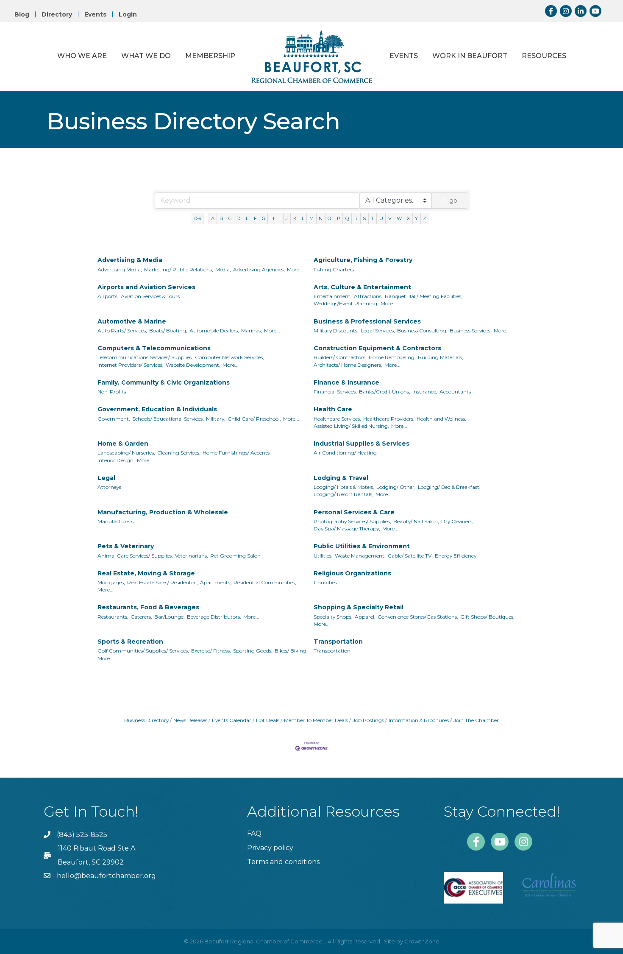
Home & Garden (122, 443)
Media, (223, 269)
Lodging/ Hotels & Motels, (344, 487)
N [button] (321, 218)
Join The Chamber (476, 720)
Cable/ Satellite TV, (410, 555)
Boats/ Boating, (168, 330)
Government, (113, 419)
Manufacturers (115, 521)
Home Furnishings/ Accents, (237, 452)
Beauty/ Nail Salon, (416, 521)
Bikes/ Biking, (291, 650)
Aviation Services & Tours (150, 296)
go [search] (453, 200)
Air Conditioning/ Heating (345, 452)
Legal (106, 478)
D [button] (238, 218)
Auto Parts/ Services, (122, 330)
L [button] (303, 218)
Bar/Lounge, (169, 617)
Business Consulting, (422, 330)
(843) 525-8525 (82, 835)
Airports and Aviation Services (146, 287)
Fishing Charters (334, 269)
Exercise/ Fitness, (211, 650)
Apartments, (215, 582)
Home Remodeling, (392, 357)
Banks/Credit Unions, (384, 391)
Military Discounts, (336, 330)
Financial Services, (335, 391)
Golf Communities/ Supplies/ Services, (143, 650)
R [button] (356, 218)
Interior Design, (116, 460)
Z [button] (424, 218)
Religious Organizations (352, 573)
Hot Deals (267, 720)
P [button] (338, 218)
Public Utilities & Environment (362, 546)
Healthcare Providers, (388, 419)
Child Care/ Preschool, (254, 419)
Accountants (455, 391)
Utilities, (323, 555)
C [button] (229, 218)
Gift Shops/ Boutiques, (487, 617)
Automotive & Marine (131, 321)
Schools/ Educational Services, (168, 419)
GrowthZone (421, 941)
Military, (215, 419)
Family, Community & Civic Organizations (163, 382)
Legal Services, (378, 330)
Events (95, 14)
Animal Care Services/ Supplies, (135, 555)
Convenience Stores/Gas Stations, (418, 617)
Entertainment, (333, 296)
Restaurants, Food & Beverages (148, 607)
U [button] (381, 218)
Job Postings (368, 720)
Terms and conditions (283, 862)
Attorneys (109, 487)
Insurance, (424, 391)
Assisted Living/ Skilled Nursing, (351, 426)
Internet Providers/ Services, (130, 365)
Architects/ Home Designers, (348, 365)
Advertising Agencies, (259, 269)
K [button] (295, 218)
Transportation (338, 641)
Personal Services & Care (354, 512)
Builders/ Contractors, (340, 357)
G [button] (263, 218)
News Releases (190, 720)
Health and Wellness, (441, 419)
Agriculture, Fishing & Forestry (363, 260)
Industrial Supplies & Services (361, 443)
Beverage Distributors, (214, 617)
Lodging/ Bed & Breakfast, (449, 487)
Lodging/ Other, (396, 487)
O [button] (329, 218)
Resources (544, 56)
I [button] (280, 218)
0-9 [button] (198, 218)
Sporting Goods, (253, 650)
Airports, (108, 296)
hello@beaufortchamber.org (106, 876)
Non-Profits (111, 391)
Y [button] (416, 218)
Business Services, (471, 330)
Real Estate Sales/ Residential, (162, 582)
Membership (210, 56)
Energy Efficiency (455, 555)
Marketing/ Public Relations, (178, 269)
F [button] (255, 218)
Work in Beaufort (469, 56)
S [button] (364, 218)
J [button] (287, 218)
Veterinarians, (191, 555)
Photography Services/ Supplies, (352, 521)
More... (295, 269)
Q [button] (347, 218)
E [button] (247, 218)
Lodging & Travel (341, 478)
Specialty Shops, (333, 617)
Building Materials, (440, 357)
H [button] (272, 218)
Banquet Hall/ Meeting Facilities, (423, 296)
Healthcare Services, (337, 419)
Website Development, (193, 365)
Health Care (333, 409)
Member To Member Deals (316, 720)
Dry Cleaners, (457, 521)
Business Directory (146, 720)
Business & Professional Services (367, 321)
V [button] (390, 218)
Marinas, (251, 330)
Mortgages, (111, 582)
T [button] (372, 218)
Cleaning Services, (178, 452)
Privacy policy (270, 848)
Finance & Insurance (346, 382)
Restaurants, (112, 617)
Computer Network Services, (229, 357)
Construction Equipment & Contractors (377, 348)
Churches (325, 582)
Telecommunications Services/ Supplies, (145, 357)
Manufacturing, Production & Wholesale (162, 512)
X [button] (408, 218)
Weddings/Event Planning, (346, 303)
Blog (21, 14)
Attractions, (368, 296)
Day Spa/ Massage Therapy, (347, 528)
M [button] (311, 218)
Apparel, (365, 617)
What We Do (146, 56)
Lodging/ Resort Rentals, (343, 494)
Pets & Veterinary (125, 546)
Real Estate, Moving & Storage (146, 573)
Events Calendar (231, 720)
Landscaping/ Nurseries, (126, 452)
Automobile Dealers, (214, 330)
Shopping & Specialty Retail (358, 607)
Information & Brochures (419, 720)
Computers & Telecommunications (154, 348)
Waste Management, (360, 555)
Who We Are (82, 56)
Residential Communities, (265, 582)
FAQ (254, 833)
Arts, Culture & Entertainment (362, 287)
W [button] (399, 218)
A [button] (212, 218)
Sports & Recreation (130, 641)
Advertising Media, (119, 269)
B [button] (221, 218)
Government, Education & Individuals (157, 409)
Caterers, (141, 617)
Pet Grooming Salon (235, 555)
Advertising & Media (129, 260)
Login (128, 14)
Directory (57, 14)
